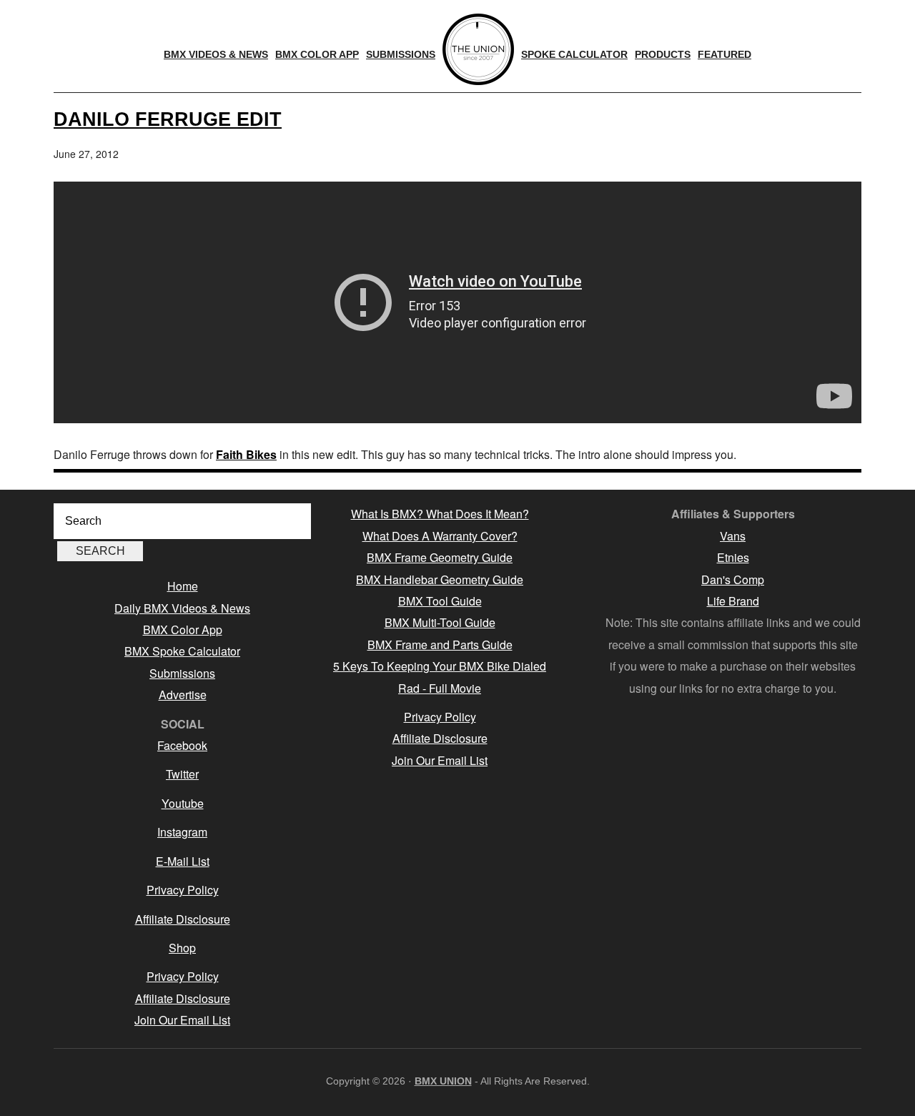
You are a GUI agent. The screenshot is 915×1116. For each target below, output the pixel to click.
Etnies (733, 557)
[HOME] (478, 49)
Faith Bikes (246, 454)
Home (182, 586)
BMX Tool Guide (440, 601)
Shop (182, 947)
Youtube (183, 803)
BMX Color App (182, 629)
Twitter (182, 774)
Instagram (182, 832)
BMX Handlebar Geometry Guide (439, 579)
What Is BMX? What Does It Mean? (440, 513)
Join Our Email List (182, 1020)
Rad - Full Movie (439, 688)
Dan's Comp (732, 579)
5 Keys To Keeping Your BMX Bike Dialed (439, 666)
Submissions (182, 673)
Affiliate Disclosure (182, 919)
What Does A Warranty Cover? (440, 536)
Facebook (182, 745)
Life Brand (733, 601)
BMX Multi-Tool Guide (440, 622)
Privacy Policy (183, 890)
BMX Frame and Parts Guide (440, 644)
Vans (733, 536)
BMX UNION (443, 1081)
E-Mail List (182, 861)
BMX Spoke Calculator (182, 651)
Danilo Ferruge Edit (168, 119)
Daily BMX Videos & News (182, 608)
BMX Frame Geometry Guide (440, 557)
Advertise (183, 694)
